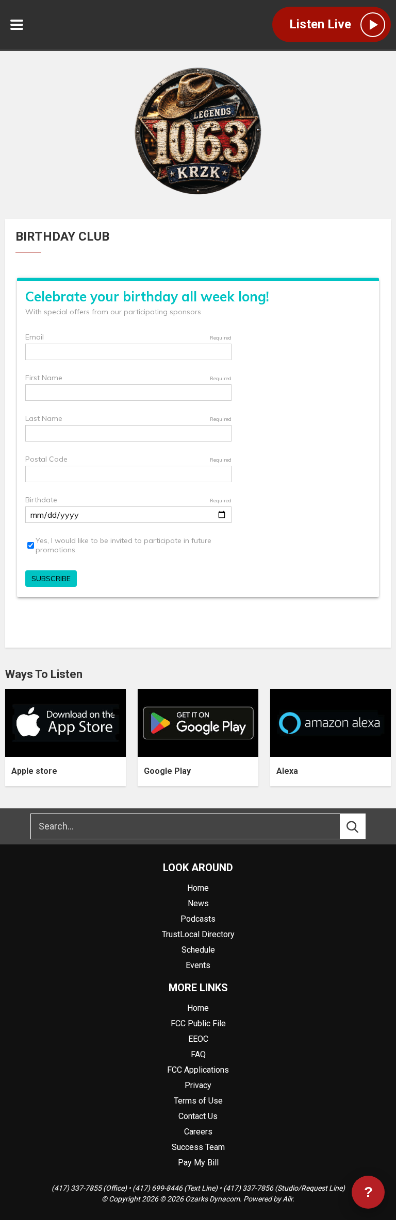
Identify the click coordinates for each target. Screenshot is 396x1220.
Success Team (198, 1147)
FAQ (198, 1054)
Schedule (198, 950)
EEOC (198, 1039)
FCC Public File (198, 1023)
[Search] (362, 826)
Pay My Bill (198, 1162)
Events (198, 965)
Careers (198, 1132)
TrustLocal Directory (198, 934)
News (198, 903)
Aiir (287, 1199)
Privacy (198, 1085)
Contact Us (198, 1116)
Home (198, 888)
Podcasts (198, 919)
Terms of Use (198, 1101)
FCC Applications (198, 1070)
